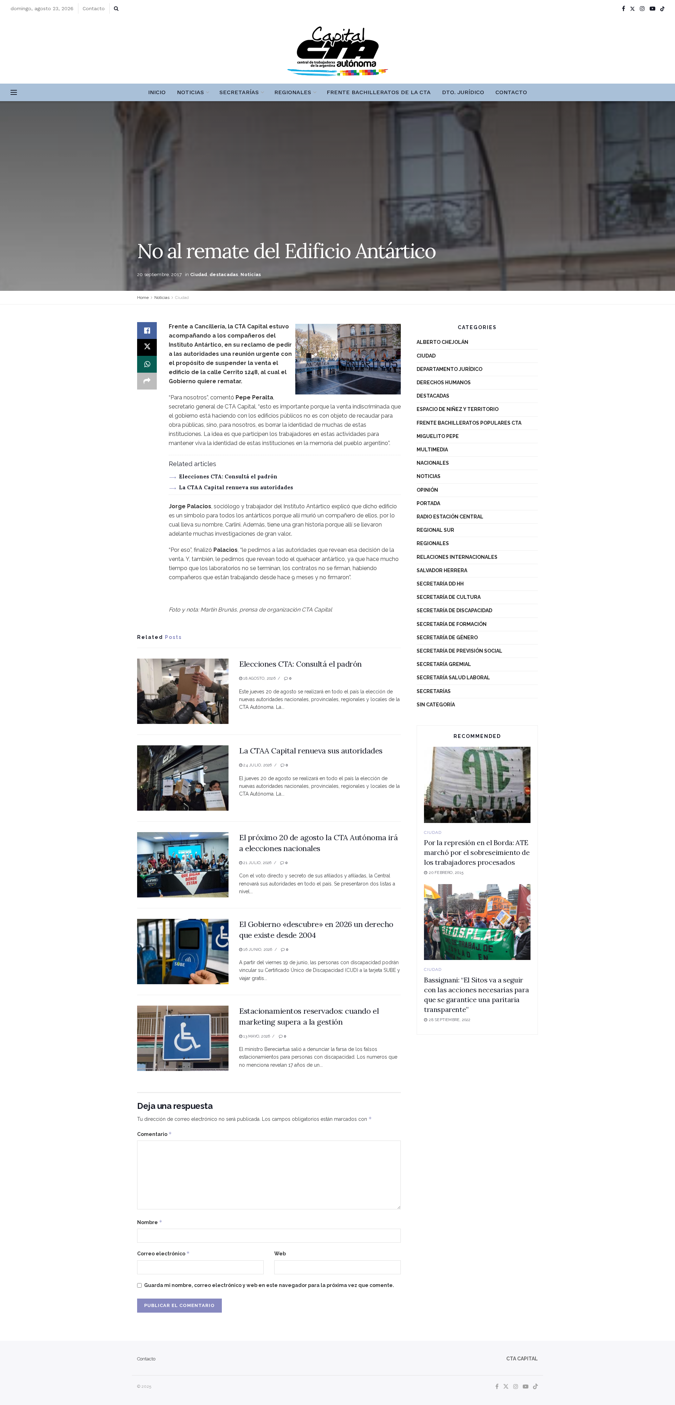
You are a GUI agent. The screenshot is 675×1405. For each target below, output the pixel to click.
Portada (428, 503)
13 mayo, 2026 (256, 1036)
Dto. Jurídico (463, 92)
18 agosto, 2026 (259, 678)
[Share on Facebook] (147, 330)
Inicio (157, 92)
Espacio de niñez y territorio (458, 409)
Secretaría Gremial (444, 664)
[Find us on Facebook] (623, 8)
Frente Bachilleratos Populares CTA (469, 423)
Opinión (427, 490)
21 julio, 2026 (256, 863)
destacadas (224, 274)
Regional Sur (435, 530)
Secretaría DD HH (440, 584)
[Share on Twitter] (147, 347)
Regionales (292, 92)
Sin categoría (436, 704)
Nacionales (433, 463)
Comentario (154, 1134)
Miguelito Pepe (438, 436)
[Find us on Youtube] (652, 8)
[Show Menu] (14, 92)
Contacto (94, 8)
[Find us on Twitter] (632, 8)
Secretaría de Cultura (449, 597)
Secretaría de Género (447, 637)
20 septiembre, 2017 (159, 274)
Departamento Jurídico (449, 369)
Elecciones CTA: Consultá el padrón (228, 476)
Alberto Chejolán (442, 342)
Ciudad (198, 274)
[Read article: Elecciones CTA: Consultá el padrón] (183, 691)
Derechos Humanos (444, 382)
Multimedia (432, 449)
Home (143, 297)
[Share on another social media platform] (147, 381)
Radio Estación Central (450, 516)
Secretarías (239, 92)
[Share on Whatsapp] (147, 364)
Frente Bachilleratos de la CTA (379, 92)
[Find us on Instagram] (642, 8)
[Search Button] (116, 8)
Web (280, 1253)
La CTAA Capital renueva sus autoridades (236, 487)
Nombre (149, 1222)
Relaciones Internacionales (457, 557)
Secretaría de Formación (452, 624)
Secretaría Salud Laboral (453, 677)
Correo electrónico (163, 1253)
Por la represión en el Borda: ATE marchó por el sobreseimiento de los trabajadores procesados (477, 852)
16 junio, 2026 (257, 949)
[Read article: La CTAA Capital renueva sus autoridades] (183, 778)
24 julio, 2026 (257, 765)
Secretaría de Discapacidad (454, 610)
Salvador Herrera (442, 570)
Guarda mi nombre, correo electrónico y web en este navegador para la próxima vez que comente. (269, 1285)
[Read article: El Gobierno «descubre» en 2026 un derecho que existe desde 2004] (183, 951)
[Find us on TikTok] (662, 8)
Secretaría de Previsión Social (459, 651)
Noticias (190, 92)
